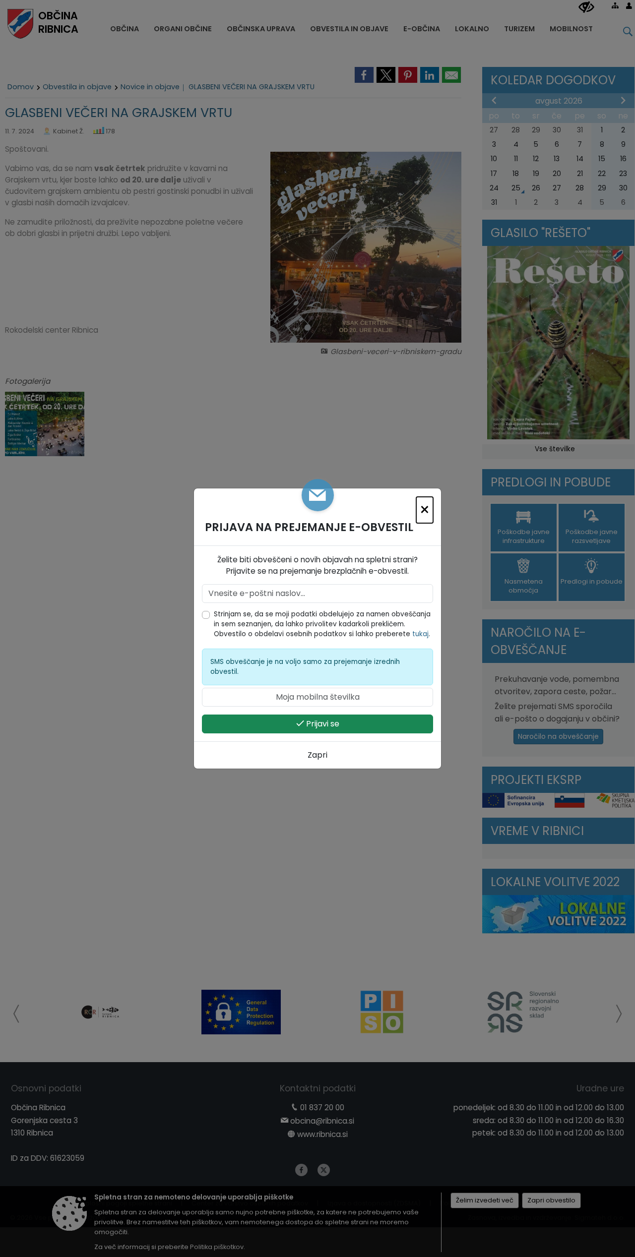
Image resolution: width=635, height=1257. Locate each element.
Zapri (317, 755)
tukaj (420, 634)
